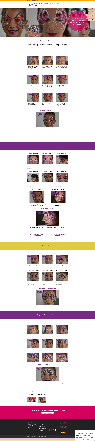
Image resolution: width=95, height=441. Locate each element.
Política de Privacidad (87, 439)
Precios (50, 3)
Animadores (53, 3)
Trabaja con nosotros (42, 428)
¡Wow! (37, 237)
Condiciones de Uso (43, 436)
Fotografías (58, 3)
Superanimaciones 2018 (31, 438)
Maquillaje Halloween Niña (39, 235)
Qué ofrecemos (42, 426)
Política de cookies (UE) (30, 436)
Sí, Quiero (63, 432)
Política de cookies (82, 439)
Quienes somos (46, 3)
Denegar (85, 437)
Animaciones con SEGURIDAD (38, 3)
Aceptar (79, 437)
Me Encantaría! (47, 138)
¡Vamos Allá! (58, 237)
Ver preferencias (91, 437)
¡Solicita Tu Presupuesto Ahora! (47, 413)
